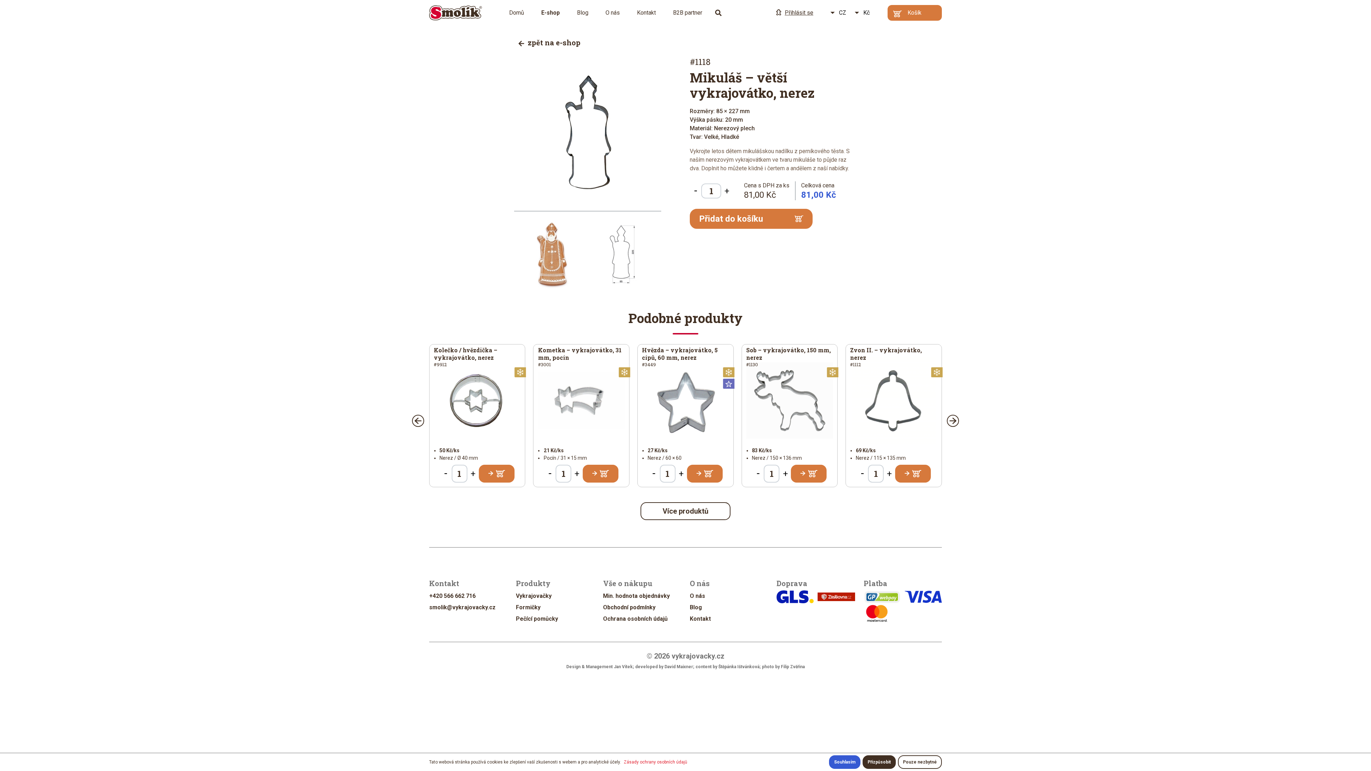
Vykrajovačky (534, 596)
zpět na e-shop (553, 42)
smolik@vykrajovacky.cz (462, 607)
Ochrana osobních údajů (635, 618)
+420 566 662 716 (452, 596)
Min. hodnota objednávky (636, 596)
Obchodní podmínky (629, 607)
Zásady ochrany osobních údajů (655, 762)
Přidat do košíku (731, 219)
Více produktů (685, 511)
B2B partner (687, 12)
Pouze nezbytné (920, 762)
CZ (842, 12)
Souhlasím (844, 762)
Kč (866, 12)
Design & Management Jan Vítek (599, 666)
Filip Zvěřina (793, 666)
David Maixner (678, 666)
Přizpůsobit (879, 762)
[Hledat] (718, 12)
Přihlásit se (799, 12)
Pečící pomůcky (537, 618)
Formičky (528, 607)
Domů (516, 12)
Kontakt (646, 12)
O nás (613, 12)
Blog (582, 12)
